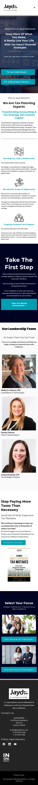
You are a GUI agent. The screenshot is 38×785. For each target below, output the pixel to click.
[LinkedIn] (9, 744)
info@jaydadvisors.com (20, 730)
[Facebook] (4, 744)
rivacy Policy (19, 775)
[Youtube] (15, 744)
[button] (34, 8)
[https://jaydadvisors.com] (10, 7)
